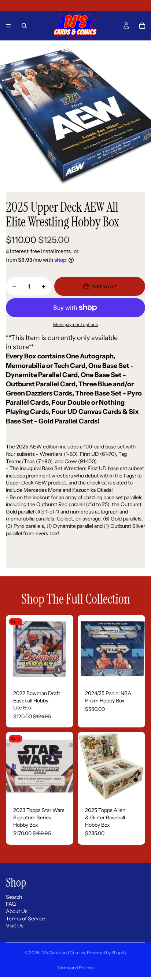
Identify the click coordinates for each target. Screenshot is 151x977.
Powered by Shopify (106, 952)
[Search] (24, 26)
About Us (16, 911)
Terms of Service (25, 918)
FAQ (11, 904)
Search (14, 897)
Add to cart (104, 286)
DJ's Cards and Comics (62, 952)
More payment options (75, 324)
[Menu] (8, 25)
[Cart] (142, 26)
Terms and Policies (76, 967)
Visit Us (14, 926)
